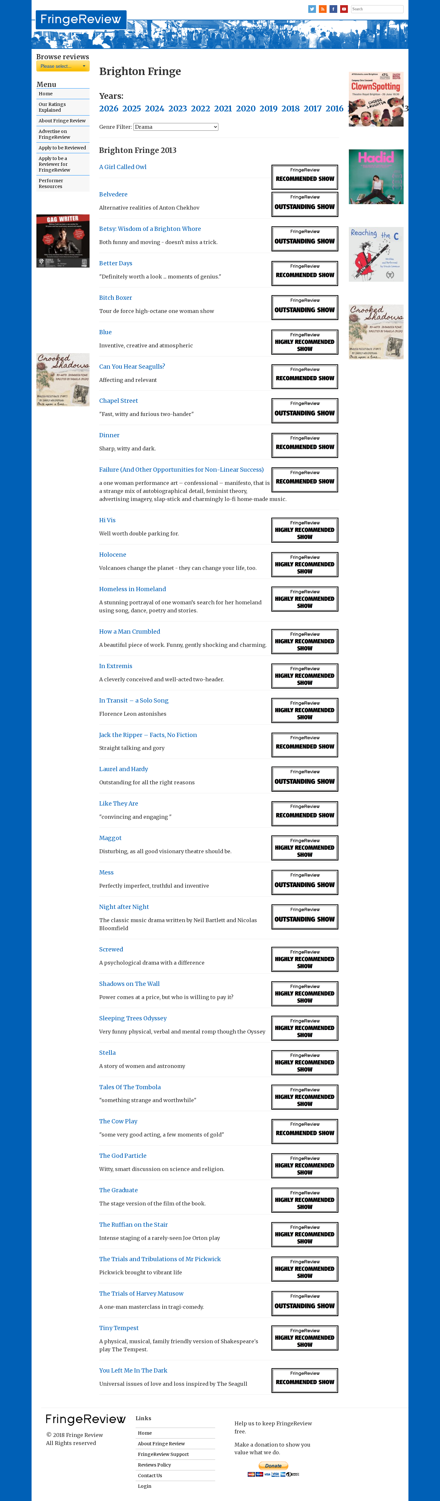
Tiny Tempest (119, 1328)
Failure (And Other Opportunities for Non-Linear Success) (181, 469)
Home (46, 94)
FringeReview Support (163, 1454)
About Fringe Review (62, 121)
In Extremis (115, 666)
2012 (422, 108)
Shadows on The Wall (129, 983)
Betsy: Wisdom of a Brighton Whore (150, 228)
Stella (107, 1052)
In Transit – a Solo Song (134, 700)
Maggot (110, 838)
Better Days (115, 263)
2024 (155, 108)
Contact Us (150, 1475)
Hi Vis (107, 520)
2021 (223, 108)
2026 (109, 108)
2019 (269, 108)
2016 (335, 108)
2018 (291, 108)
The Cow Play (118, 1121)
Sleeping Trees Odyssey (133, 1018)
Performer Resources (51, 183)
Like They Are (118, 803)
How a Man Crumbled (129, 631)
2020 (246, 108)
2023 (177, 108)
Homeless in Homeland (132, 589)
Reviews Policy (154, 1465)
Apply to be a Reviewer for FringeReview (54, 164)
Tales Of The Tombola (130, 1087)
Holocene (112, 554)
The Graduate (118, 1190)
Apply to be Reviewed (62, 148)
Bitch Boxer (115, 297)
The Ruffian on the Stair (133, 1224)
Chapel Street (118, 400)
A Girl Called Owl (123, 167)
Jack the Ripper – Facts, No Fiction (148, 735)
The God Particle (123, 1155)
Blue (105, 332)
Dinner (109, 435)
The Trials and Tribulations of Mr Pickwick (160, 1259)
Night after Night (124, 907)
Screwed (111, 949)
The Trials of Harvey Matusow (141, 1293)
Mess (106, 872)
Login (144, 1486)
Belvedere (113, 194)
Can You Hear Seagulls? (132, 366)
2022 (200, 108)
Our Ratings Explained (52, 107)
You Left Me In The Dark (133, 1370)
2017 (313, 108)
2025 (131, 108)
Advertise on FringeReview (54, 134)
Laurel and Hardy (123, 769)
